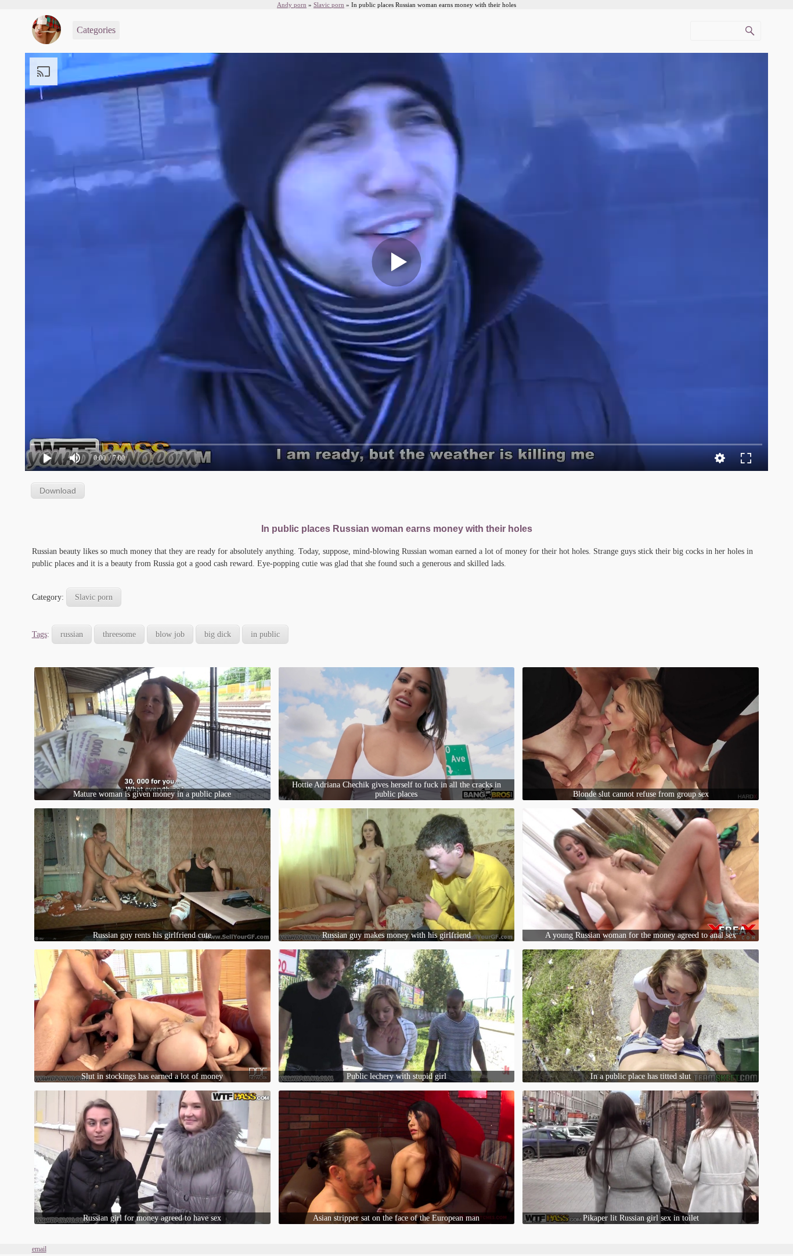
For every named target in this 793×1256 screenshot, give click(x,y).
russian (71, 634)
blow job (170, 634)
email (39, 1249)
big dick (217, 634)
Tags (39, 634)
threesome (119, 634)
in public (265, 634)
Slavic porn (94, 597)
